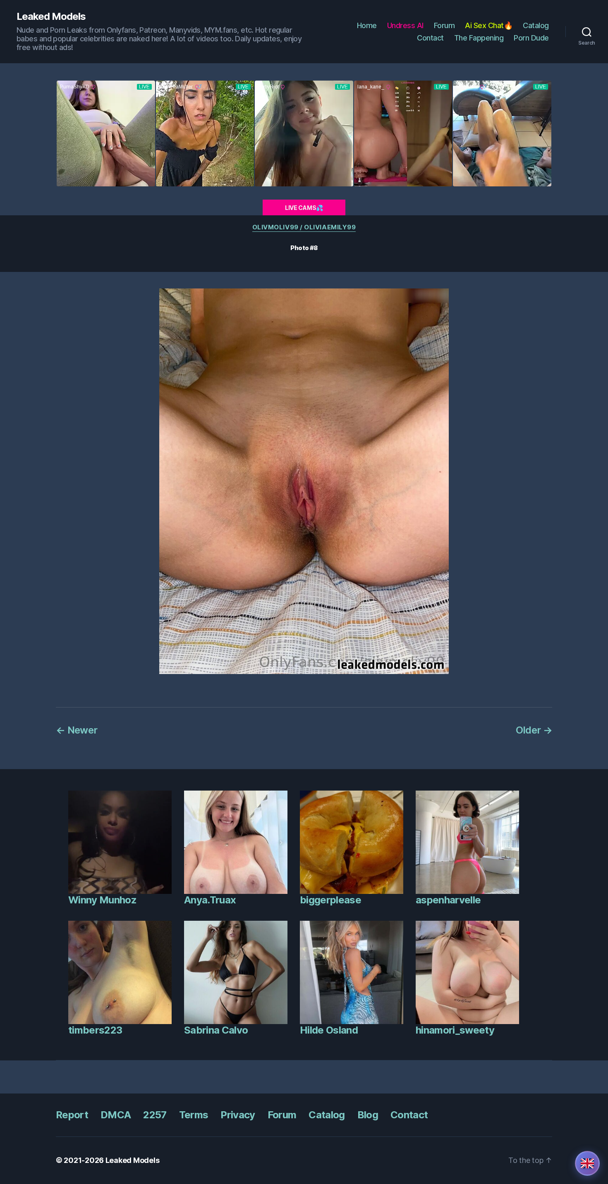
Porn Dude (531, 37)
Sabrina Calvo (216, 1030)
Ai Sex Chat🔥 (488, 25)
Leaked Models (51, 16)
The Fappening (479, 37)
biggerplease (330, 900)
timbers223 (95, 1030)
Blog (367, 1115)
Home (367, 25)
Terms (193, 1115)
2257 (154, 1115)
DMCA (116, 1115)
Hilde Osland (329, 1030)
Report (72, 1115)
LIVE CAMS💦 (304, 207)
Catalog (536, 25)
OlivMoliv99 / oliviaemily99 (304, 227)
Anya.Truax (210, 900)
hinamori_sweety (455, 1030)
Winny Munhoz (102, 900)
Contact (430, 37)
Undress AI (405, 25)
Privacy (237, 1115)
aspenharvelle (448, 900)
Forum (444, 25)
